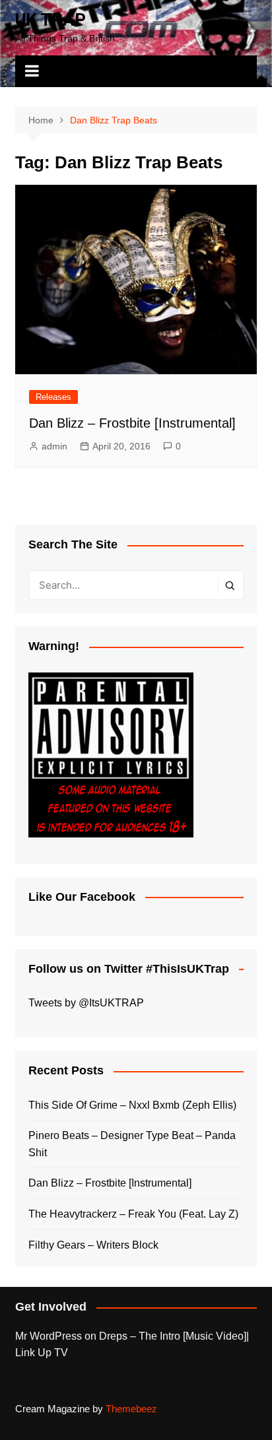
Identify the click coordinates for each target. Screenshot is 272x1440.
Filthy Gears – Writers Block (93, 1245)
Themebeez (131, 1408)
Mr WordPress (48, 1336)
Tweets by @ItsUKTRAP (86, 1002)
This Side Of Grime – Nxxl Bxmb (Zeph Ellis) (132, 1105)
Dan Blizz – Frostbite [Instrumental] (132, 423)
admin (54, 446)
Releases (53, 397)
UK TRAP (50, 20)
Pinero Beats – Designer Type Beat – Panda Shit (132, 1144)
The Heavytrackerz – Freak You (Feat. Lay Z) (133, 1214)
